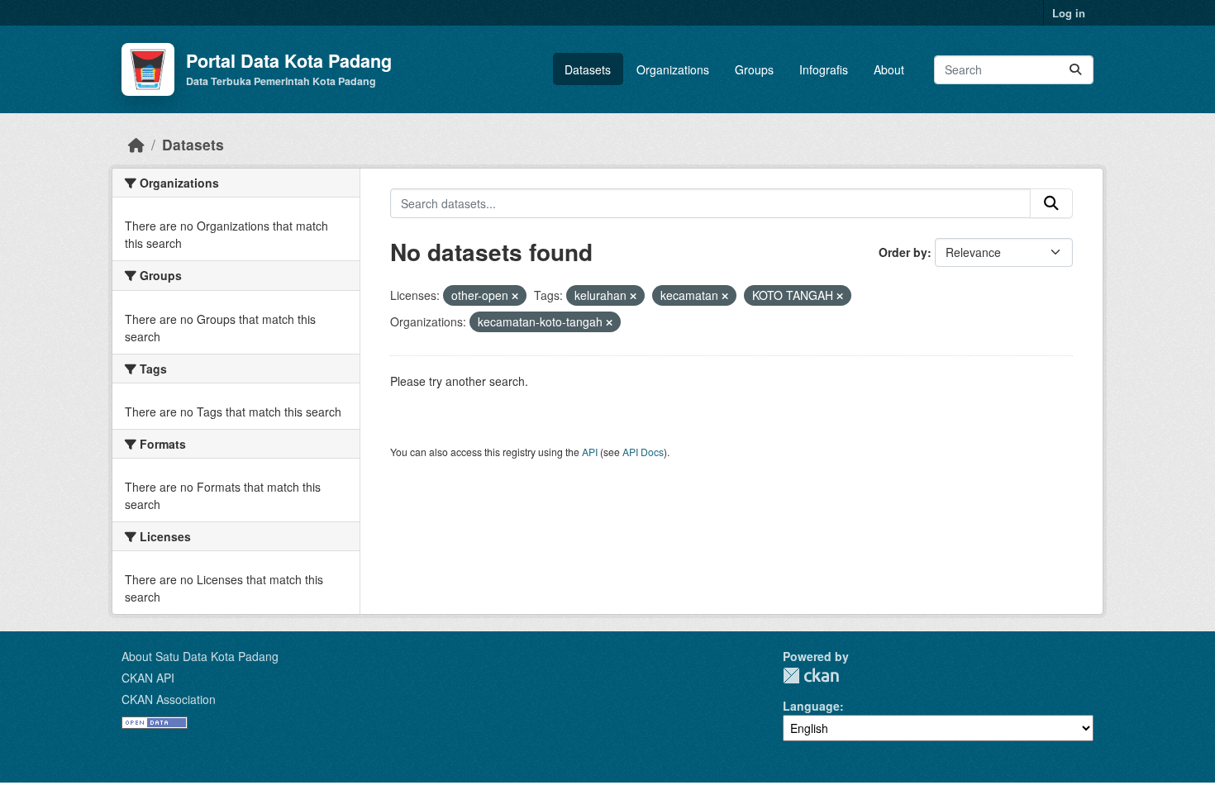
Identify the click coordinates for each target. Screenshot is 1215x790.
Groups (754, 69)
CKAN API (148, 677)
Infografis (823, 69)
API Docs (643, 452)
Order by (903, 252)
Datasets (588, 69)
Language (811, 705)
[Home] (136, 144)
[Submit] (1075, 69)
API (590, 452)
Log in (1068, 13)
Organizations (672, 69)
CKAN (811, 675)
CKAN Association (169, 699)
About (889, 69)
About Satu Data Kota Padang (200, 656)
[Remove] (515, 295)
